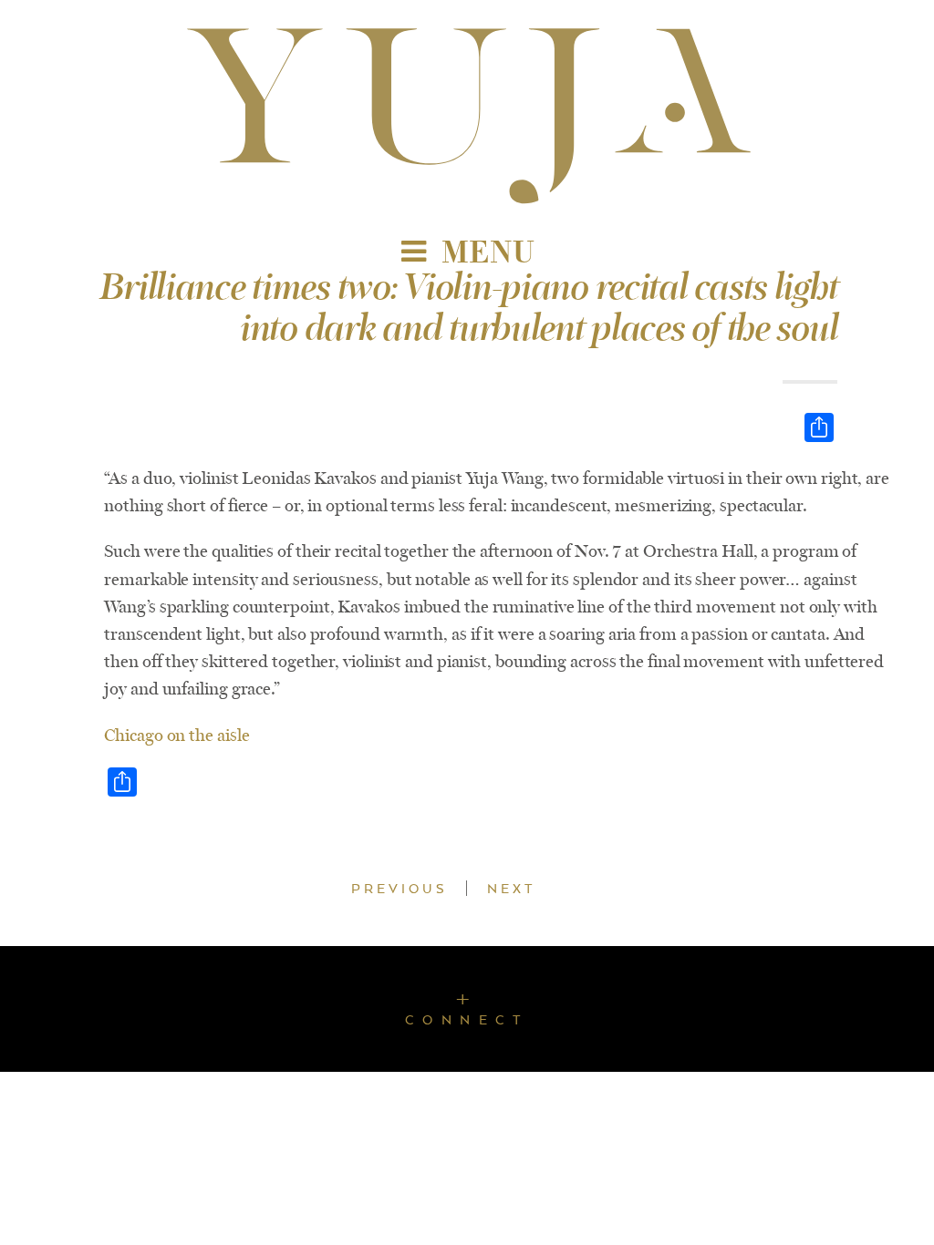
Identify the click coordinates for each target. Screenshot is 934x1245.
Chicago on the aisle (176, 735)
